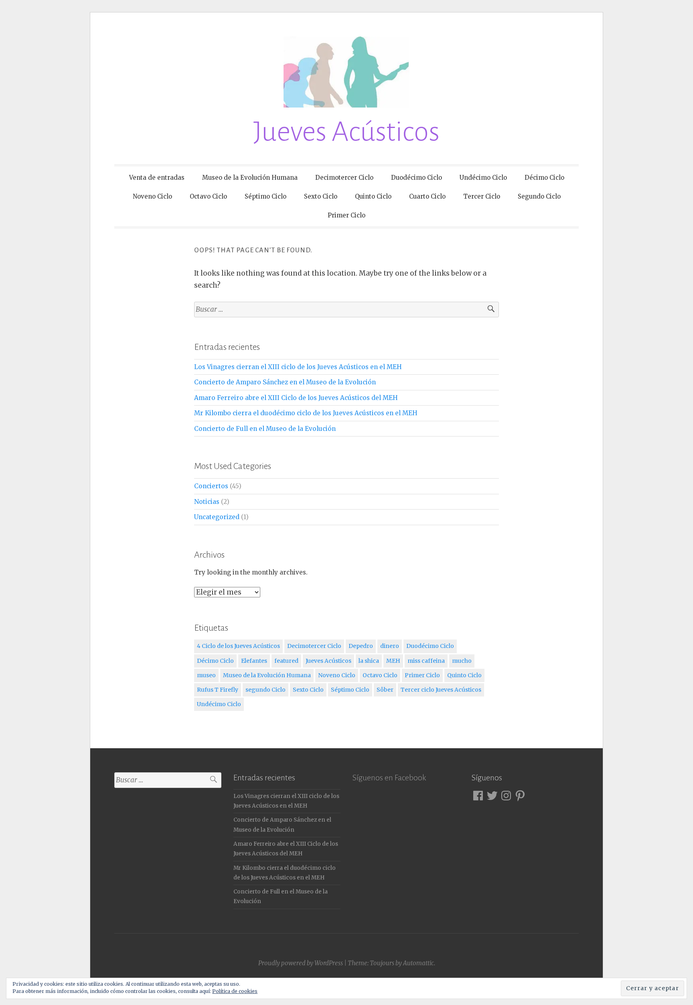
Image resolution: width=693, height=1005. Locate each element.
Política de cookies (234, 991)
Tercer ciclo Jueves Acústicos (441, 689)
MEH (393, 660)
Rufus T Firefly (217, 689)
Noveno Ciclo (152, 196)
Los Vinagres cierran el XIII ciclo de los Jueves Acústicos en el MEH (298, 367)
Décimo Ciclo (544, 177)
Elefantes (254, 660)
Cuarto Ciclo (427, 196)
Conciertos (211, 486)
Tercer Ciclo (481, 196)
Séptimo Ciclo (265, 196)
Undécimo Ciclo (483, 177)
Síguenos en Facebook (389, 777)
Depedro (361, 646)
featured (286, 660)
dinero (389, 646)
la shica (369, 660)
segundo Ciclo (265, 689)
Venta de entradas (156, 177)
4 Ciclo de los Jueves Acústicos (238, 646)
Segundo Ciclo (539, 196)
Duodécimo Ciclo (416, 177)
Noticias (206, 502)
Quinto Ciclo (373, 196)
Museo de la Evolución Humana (250, 177)
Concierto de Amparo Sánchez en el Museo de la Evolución (285, 382)
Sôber (385, 689)
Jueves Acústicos (346, 132)
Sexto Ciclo (320, 196)
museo (206, 675)
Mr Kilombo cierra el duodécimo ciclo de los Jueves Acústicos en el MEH (305, 413)
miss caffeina (426, 660)
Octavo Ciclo (208, 196)
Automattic (418, 963)
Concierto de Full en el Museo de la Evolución (265, 428)
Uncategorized (216, 517)
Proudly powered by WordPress (300, 963)
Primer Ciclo (346, 215)
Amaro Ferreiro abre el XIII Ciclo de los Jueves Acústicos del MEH (296, 398)
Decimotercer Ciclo (344, 177)
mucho (462, 660)
